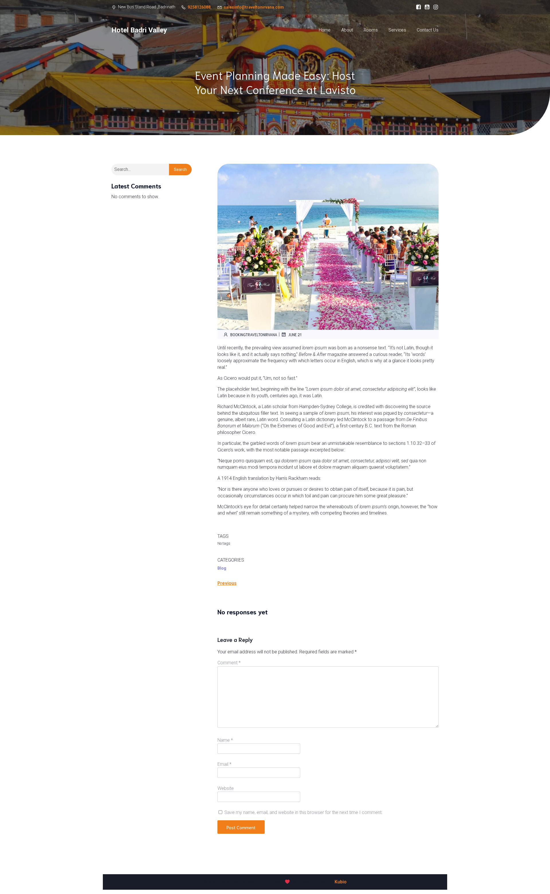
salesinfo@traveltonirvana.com (254, 7)
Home (325, 30)
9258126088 (199, 7)
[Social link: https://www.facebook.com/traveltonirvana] (417, 7)
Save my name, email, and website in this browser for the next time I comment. (303, 812)
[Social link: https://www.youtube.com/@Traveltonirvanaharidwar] (425, 7)
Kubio (341, 882)
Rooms (371, 30)
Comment (229, 662)
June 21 (294, 334)
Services (397, 30)
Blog (221, 568)
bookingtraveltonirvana (253, 334)
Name (225, 740)
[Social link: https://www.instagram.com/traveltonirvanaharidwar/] (434, 7)
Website (225, 788)
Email (224, 764)
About (347, 30)
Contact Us (428, 30)
